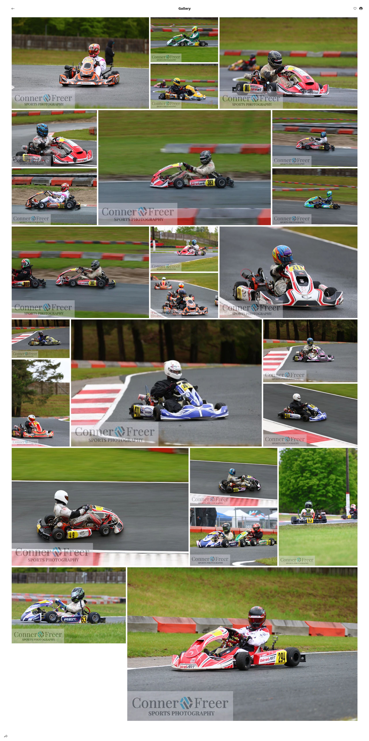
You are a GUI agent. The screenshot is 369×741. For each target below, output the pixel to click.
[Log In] (358, 8)
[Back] (15, 8)
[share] (6, 736)
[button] (184, 8)
